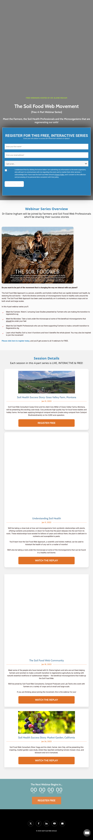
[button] (46, 423)
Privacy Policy (59, 175)
